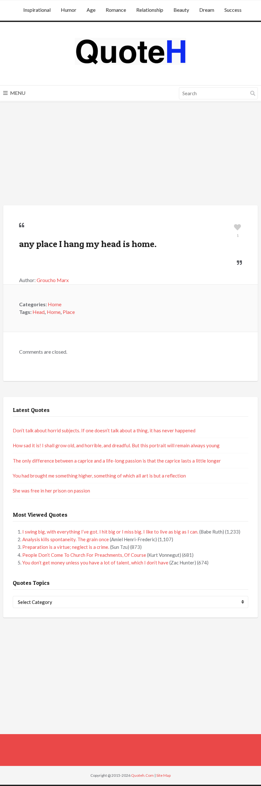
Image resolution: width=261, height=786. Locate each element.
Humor (68, 10)
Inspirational (37, 10)
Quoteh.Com (142, 775)
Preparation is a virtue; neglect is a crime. (65, 547)
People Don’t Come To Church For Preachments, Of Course (84, 555)
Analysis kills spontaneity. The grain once (65, 539)
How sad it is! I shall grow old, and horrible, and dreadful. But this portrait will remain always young (116, 445)
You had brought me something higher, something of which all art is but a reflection (99, 475)
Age (91, 10)
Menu (17, 93)
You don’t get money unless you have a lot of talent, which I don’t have (95, 562)
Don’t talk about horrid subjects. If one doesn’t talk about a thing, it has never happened (104, 430)
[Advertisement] (130, 154)
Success (233, 10)
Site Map (163, 775)
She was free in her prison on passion (51, 490)
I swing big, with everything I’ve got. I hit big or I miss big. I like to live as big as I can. (110, 532)
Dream (206, 10)
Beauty (181, 10)
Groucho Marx (53, 280)
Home (54, 304)
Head (38, 312)
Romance (116, 10)
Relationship (149, 10)
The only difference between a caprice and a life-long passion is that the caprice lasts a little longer (117, 461)
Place (69, 312)
